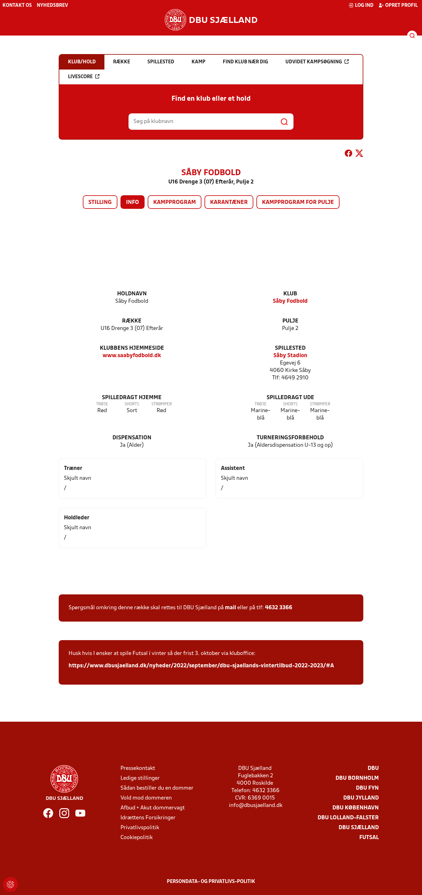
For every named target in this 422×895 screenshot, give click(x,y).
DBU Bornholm (357, 778)
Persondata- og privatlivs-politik (211, 882)
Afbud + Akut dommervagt (152, 808)
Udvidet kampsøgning (313, 62)
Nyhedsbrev (52, 5)
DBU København (355, 808)
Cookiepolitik (136, 837)
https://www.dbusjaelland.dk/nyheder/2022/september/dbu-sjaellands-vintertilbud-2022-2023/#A (201, 666)
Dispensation (131, 438)
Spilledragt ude (290, 397)
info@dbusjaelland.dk (255, 805)
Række (131, 321)
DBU (373, 768)
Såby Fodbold (290, 301)
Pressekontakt (137, 768)
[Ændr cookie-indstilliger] (10, 884)
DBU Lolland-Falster (348, 818)
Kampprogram (174, 202)
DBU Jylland (361, 798)
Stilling (100, 202)
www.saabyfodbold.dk (132, 355)
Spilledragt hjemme (132, 397)
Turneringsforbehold (290, 438)
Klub (290, 294)
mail (230, 607)
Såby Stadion (290, 355)
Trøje (102, 404)
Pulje (290, 321)
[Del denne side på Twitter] (359, 154)
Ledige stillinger (140, 778)
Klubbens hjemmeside (132, 348)
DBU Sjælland (359, 827)
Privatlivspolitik (139, 827)
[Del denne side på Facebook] (348, 154)
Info (132, 202)
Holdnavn (132, 294)
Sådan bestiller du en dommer (156, 788)
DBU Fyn (367, 788)
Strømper (161, 404)
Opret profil (401, 5)
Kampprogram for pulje (298, 202)
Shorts (131, 404)
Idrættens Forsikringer (147, 818)
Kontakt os (17, 5)
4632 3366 (278, 607)
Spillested (290, 348)
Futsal (369, 837)
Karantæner (229, 202)
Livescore (80, 77)
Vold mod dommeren (146, 798)
